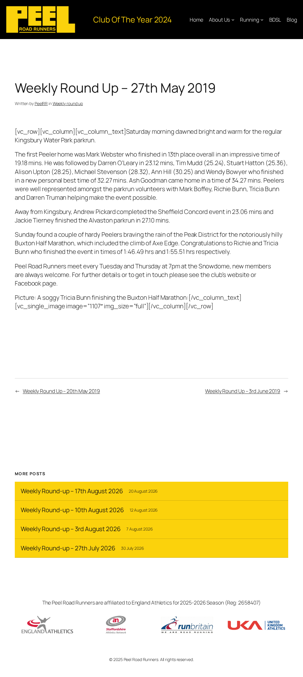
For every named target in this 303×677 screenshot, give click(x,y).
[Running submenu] (261, 19)
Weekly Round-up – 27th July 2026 (68, 548)
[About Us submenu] (232, 19)
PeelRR (41, 103)
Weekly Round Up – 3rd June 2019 (242, 390)
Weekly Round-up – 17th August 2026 (72, 491)
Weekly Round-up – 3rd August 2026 (71, 529)
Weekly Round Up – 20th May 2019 (61, 390)
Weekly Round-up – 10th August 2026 (72, 510)
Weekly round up (68, 103)
